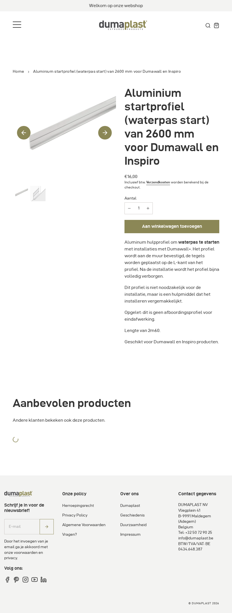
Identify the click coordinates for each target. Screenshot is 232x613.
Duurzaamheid (133, 525)
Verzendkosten (158, 182)
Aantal (130, 198)
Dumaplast (130, 505)
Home (18, 71)
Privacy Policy (74, 515)
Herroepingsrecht (78, 505)
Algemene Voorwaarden (84, 525)
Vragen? (69, 534)
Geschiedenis (132, 515)
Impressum (130, 534)
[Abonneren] (47, 527)
